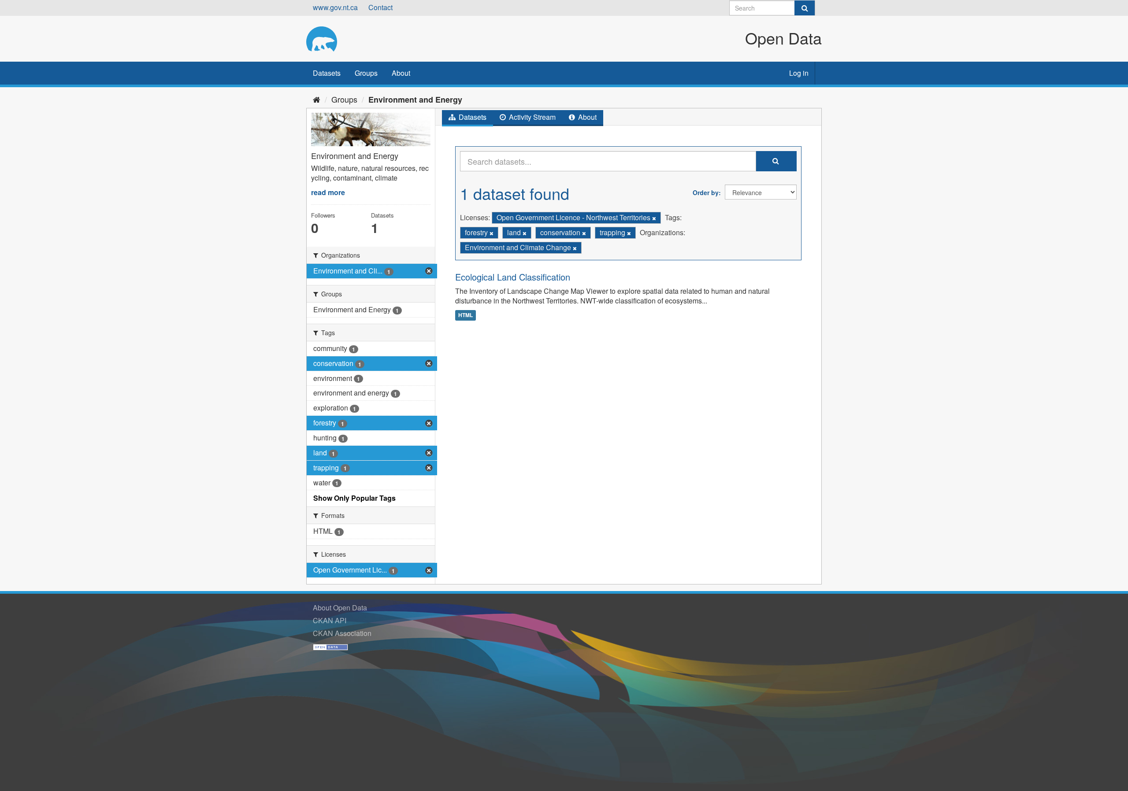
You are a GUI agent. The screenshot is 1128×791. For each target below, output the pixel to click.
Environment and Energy (415, 99)
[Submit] (804, 7)
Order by (706, 192)
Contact (380, 7)
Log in (799, 73)
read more (328, 192)
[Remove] (654, 218)
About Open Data (340, 607)
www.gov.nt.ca (335, 7)
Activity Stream (531, 117)
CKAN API (329, 620)
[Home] (316, 99)
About (401, 73)
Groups (366, 73)
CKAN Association (342, 633)
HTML (465, 315)
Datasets (327, 73)
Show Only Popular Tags (354, 498)
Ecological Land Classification (512, 276)
